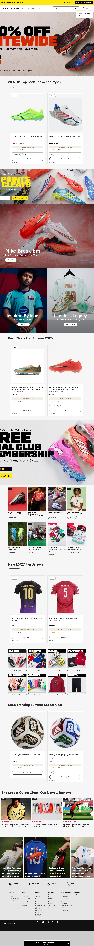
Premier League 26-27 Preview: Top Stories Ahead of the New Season (15, 840)
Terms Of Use (38, 909)
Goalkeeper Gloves (17, 705)
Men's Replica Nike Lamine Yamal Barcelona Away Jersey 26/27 (27, 630)
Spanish (76, 909)
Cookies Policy (38, 925)
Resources (51, 907)
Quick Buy (26, 162)
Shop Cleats (47, 190)
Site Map (50, 921)
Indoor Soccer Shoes (66, 920)
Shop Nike (10, 264)
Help (23, 907)
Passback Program (14, 913)
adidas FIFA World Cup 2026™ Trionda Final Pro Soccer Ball (27, 769)
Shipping (37, 911)
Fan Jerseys (37, 681)
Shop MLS (31, 559)
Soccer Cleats (17, 681)
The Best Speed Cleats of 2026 (46, 839)
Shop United (72, 524)
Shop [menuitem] (23, 8)
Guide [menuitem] (38, 8)
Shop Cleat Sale (73, 559)
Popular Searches (66, 907)
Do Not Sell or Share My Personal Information (40, 921)
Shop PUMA (12, 559)
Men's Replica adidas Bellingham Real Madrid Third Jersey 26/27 (63, 630)
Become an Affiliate (53, 914)
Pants (76, 705)
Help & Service (67, 2)
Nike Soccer (64, 909)
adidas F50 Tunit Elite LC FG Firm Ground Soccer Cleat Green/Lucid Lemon (27, 140)
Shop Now (47, 44)
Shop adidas (12, 524)
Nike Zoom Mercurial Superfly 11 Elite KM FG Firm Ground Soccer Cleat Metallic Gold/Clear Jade (27, 396)
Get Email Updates (26, 916)
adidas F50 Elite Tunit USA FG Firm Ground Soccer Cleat (65, 140)
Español (37, 918)
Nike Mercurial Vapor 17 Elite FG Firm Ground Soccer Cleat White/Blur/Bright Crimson (63, 396)
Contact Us (25, 911)
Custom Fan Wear (76, 681)
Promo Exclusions (39, 930)
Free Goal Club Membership (10, 2)
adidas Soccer (64, 911)
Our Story (11, 914)
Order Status (25, 918)
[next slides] (44, 135)
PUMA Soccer (64, 913)
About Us (11, 907)
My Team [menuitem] (30, 8)
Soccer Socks (64, 914)
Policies (37, 907)
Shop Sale (51, 561)
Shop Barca (23, 328)
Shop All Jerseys (14, 577)
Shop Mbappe (70, 328)
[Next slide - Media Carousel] (92, 870)
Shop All (12, 88)
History (11, 909)
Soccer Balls (57, 681)
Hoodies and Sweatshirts (57, 705)
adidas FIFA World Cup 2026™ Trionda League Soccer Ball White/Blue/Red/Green (64, 769)
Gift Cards (50, 913)
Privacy (37, 913)
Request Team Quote (27, 909)
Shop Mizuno (52, 524)
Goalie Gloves (64, 923)
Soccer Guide (51, 920)
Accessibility (25, 920)
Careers (11, 911)
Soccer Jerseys (65, 921)
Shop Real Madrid (33, 526)
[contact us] (9, 939)
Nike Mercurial (65, 925)
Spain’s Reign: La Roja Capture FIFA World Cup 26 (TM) (76, 840)
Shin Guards (37, 705)
